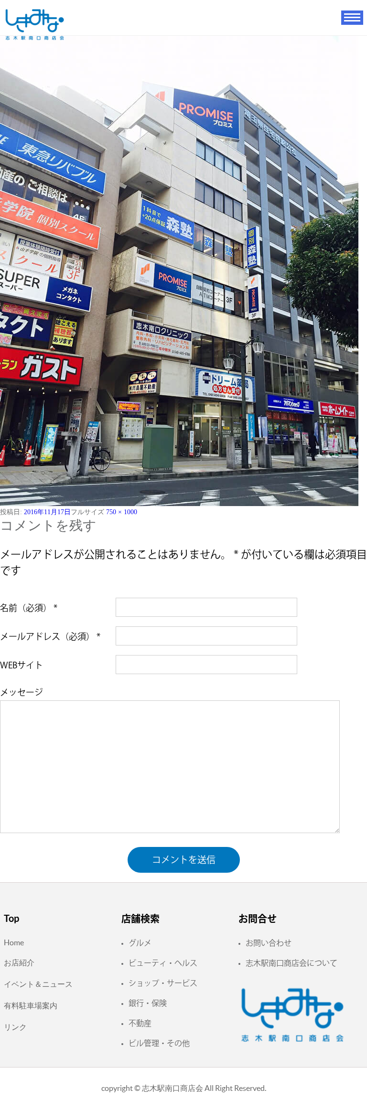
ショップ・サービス (163, 983)
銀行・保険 (148, 1003)
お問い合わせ (268, 943)
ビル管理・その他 (159, 1043)
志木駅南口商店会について (291, 963)
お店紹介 (19, 962)
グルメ (140, 943)
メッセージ (21, 692)
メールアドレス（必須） (50, 636)
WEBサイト (21, 665)
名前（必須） (28, 607)
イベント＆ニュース (38, 984)
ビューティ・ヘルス (163, 963)
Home (14, 942)
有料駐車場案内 (30, 1005)
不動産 (140, 1023)
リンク (15, 1027)
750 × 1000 (121, 512)
